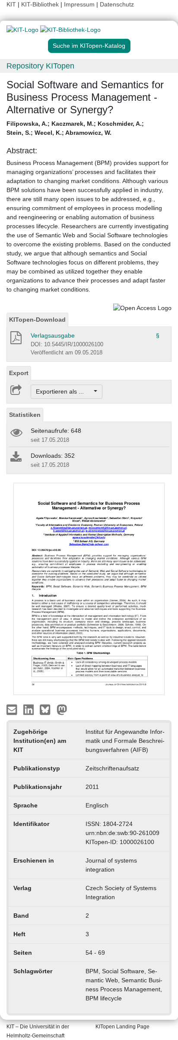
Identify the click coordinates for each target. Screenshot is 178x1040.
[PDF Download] (15, 340)
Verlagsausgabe (53, 335)
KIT (11, 4)
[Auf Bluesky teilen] (47, 709)
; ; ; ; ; (75, 128)
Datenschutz (117, 4)
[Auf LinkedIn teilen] (29, 709)
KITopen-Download (37, 319)
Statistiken (25, 414)
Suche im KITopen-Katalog (89, 45)
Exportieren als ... (64, 391)
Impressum (79, 4)
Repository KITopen (40, 66)
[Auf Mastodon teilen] (62, 709)
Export (19, 372)
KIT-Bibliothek (40, 4)
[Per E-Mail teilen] (12, 709)
